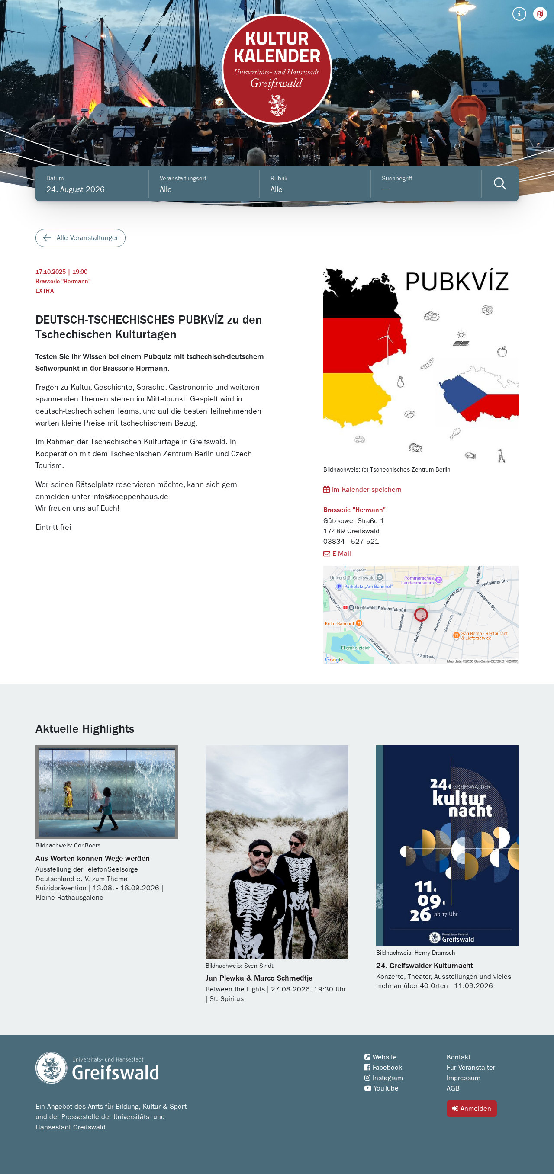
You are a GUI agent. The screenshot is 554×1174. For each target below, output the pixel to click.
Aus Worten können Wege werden (92, 859)
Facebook (386, 1067)
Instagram (386, 1078)
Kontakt (458, 1057)
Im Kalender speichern (366, 489)
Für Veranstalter (471, 1067)
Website (383, 1057)
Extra (44, 291)
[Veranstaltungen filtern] (500, 184)
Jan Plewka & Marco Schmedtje (259, 978)
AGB (453, 1088)
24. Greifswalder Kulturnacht (424, 966)
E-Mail (340, 553)
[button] (540, 14)
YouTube (385, 1088)
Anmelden (474, 1108)
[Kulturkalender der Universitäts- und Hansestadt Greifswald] (277, 69)
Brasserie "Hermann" (62, 282)
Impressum (463, 1078)
